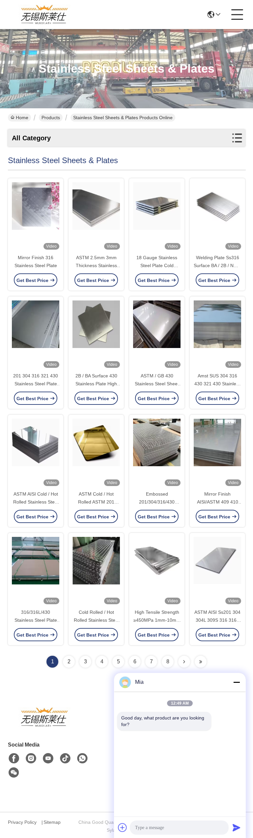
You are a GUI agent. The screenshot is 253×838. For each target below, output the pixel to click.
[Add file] (122, 827)
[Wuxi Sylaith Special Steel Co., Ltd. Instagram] (31, 758)
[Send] (236, 827)
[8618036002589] (82, 758)
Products (51, 117)
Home (22, 117)
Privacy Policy (22, 822)
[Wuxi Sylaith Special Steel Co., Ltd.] (44, 14)
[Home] (44, 725)
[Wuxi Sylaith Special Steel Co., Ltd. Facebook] (14, 758)
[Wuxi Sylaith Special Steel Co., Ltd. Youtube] (48, 758)
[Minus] (236, 682)
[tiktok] (65, 758)
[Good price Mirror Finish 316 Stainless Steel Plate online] (35, 216)
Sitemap (52, 822)
